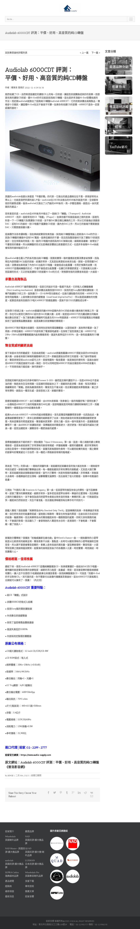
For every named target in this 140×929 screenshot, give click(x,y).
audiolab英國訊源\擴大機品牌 (14, 864)
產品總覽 (9, 881)
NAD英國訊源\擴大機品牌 (34, 840)
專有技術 (29, 886)
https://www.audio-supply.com (36, 755)
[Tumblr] (67, 792)
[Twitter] (54, 792)
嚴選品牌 (29, 831)
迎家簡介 (9, 831)
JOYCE (10, 775)
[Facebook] (48, 792)
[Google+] (73, 792)
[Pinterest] (60, 792)
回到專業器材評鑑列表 (16, 52)
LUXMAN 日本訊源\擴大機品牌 (34, 864)
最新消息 (9, 896)
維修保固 (9, 891)
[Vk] (91, 792)
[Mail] (91, 796)
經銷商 (8, 886)
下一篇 (95, 52)
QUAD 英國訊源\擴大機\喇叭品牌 (34, 852)
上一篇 (85, 52)
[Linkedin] (79, 792)
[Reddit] (85, 792)
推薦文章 (29, 891)
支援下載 (29, 881)
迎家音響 (29, 896)
